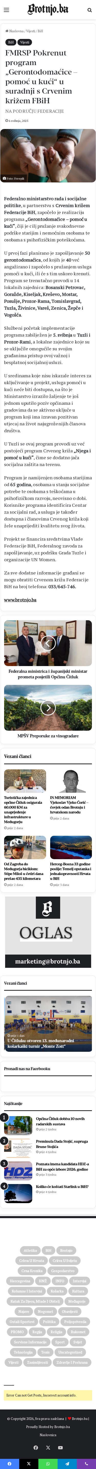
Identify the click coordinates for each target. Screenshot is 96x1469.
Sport (60, 1342)
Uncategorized (70, 1352)
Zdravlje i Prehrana (72, 1362)
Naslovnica (48, 1435)
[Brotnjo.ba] (48, 10)
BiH (40, 31)
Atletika (30, 1250)
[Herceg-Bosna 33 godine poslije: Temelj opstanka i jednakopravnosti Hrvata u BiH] (71, 847)
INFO (60, 1280)
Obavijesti (70, 1311)
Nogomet (45, 1311)
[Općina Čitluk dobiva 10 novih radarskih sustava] (18, 1125)
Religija (56, 1331)
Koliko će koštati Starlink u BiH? (62, 1187)
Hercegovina (20, 1280)
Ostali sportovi (22, 1321)
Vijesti (30, 31)
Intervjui (79, 1280)
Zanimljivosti (37, 1362)
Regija (37, 1331)
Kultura (78, 1291)
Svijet (77, 1342)
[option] (48, 1024)
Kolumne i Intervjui (27, 1291)
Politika (49, 1321)
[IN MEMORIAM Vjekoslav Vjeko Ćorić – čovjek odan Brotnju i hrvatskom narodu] (71, 781)
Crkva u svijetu (65, 1260)
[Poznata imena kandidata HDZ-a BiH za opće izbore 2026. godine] (18, 1170)
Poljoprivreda (75, 1321)
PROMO (17, 1331)
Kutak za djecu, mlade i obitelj (35, 1301)
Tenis (45, 1352)
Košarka (57, 1291)
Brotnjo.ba (80, 1418)
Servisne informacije (30, 1342)
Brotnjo (66, 1250)
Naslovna (16, 31)
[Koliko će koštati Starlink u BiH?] (18, 1193)
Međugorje (77, 1301)
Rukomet (78, 1331)
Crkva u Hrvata (31, 1260)
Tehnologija (23, 1352)
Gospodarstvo (62, 1270)
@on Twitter (15, 1378)
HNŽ (43, 1280)
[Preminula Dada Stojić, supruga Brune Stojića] (18, 1148)
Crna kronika (32, 1270)
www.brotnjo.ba (20, 600)
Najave (23, 1311)
